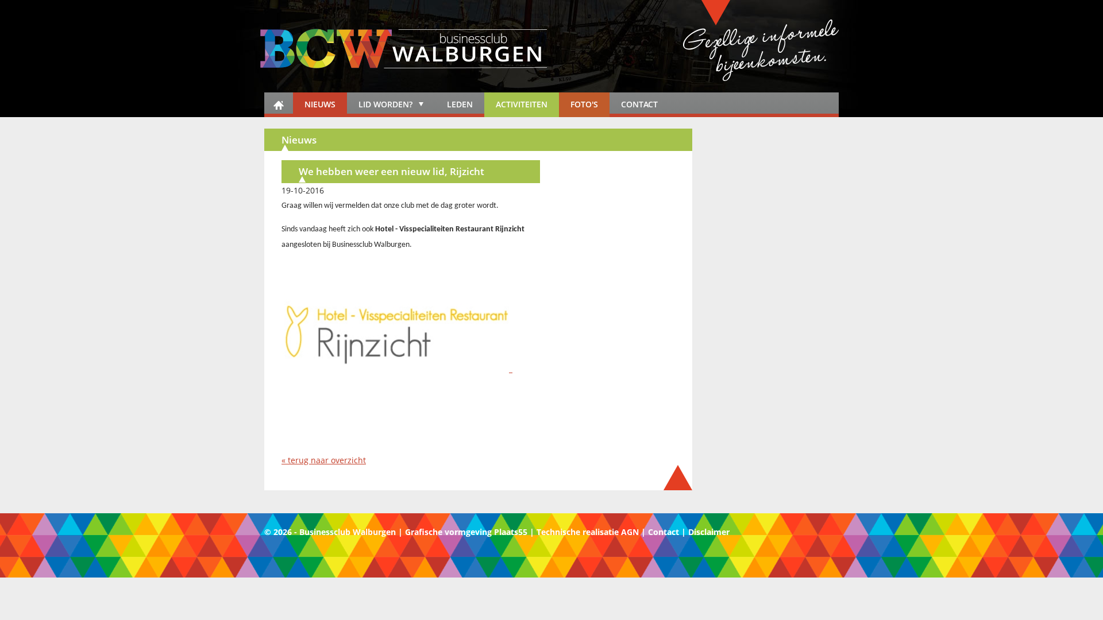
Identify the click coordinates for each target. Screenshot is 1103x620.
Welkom (278, 104)
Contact (639, 104)
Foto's (584, 104)
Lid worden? (379, 106)
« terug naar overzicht (323, 460)
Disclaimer (709, 531)
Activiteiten (521, 104)
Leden (460, 104)
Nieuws (319, 104)
